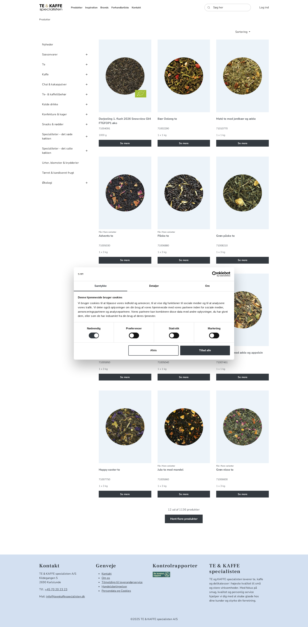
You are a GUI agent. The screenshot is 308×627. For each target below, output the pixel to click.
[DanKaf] (50, 7)
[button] (77, 7)
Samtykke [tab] (100, 285)
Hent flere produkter (183, 519)
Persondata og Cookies (116, 591)
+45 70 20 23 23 (56, 589)
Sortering (241, 32)
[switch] (134, 335)
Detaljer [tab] (154, 285)
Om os (106, 578)
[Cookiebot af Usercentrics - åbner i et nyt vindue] (214, 274)
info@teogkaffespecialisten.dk (65, 596)
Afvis (153, 350)
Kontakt (107, 574)
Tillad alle (205, 350)
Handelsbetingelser (114, 587)
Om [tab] (207, 285)
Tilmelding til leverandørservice (122, 582)
